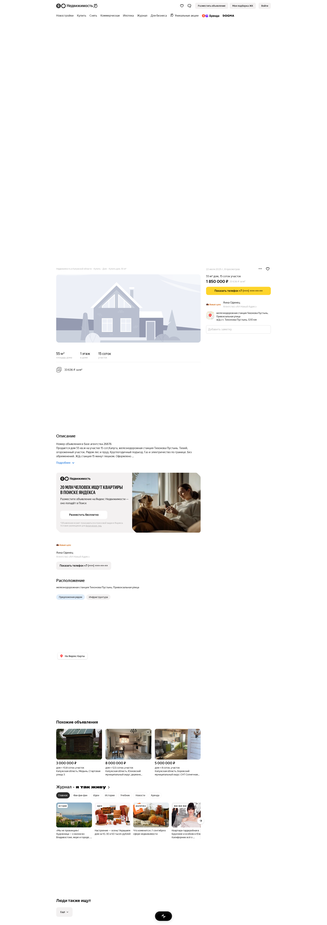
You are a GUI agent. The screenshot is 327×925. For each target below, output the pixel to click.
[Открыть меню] (260, 269)
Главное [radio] (63, 795)
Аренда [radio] (155, 795)
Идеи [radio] (96, 795)
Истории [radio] (110, 795)
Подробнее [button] (63, 462)
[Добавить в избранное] (268, 269)
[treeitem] (65, 16)
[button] (189, 6)
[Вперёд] (200, 820)
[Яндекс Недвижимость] (77, 5)
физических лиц (94, 526)
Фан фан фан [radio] (80, 795)
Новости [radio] (140, 795)
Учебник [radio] (125, 795)
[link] (265, 6)
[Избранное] (182, 6)
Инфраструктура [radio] (98, 597)
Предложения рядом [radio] (70, 597)
